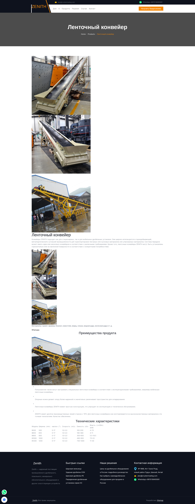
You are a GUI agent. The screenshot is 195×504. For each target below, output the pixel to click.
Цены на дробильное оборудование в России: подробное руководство (114, 470)
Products (91, 34)
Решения (75, 9)
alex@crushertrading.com (66, 2)
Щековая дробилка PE (75, 476)
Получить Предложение (151, 9)
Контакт (92, 9)
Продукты (66, 9)
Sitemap (160, 500)
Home (83, 34)
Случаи (84, 9)
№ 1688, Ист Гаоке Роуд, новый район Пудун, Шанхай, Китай (148, 470)
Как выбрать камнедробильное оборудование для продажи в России (112, 479)
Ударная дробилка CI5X (75, 472)
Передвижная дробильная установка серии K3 (76, 481)
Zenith (34, 500)
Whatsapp (35, 330)
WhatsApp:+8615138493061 (148, 479)
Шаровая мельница (73, 469)
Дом (54, 9)
